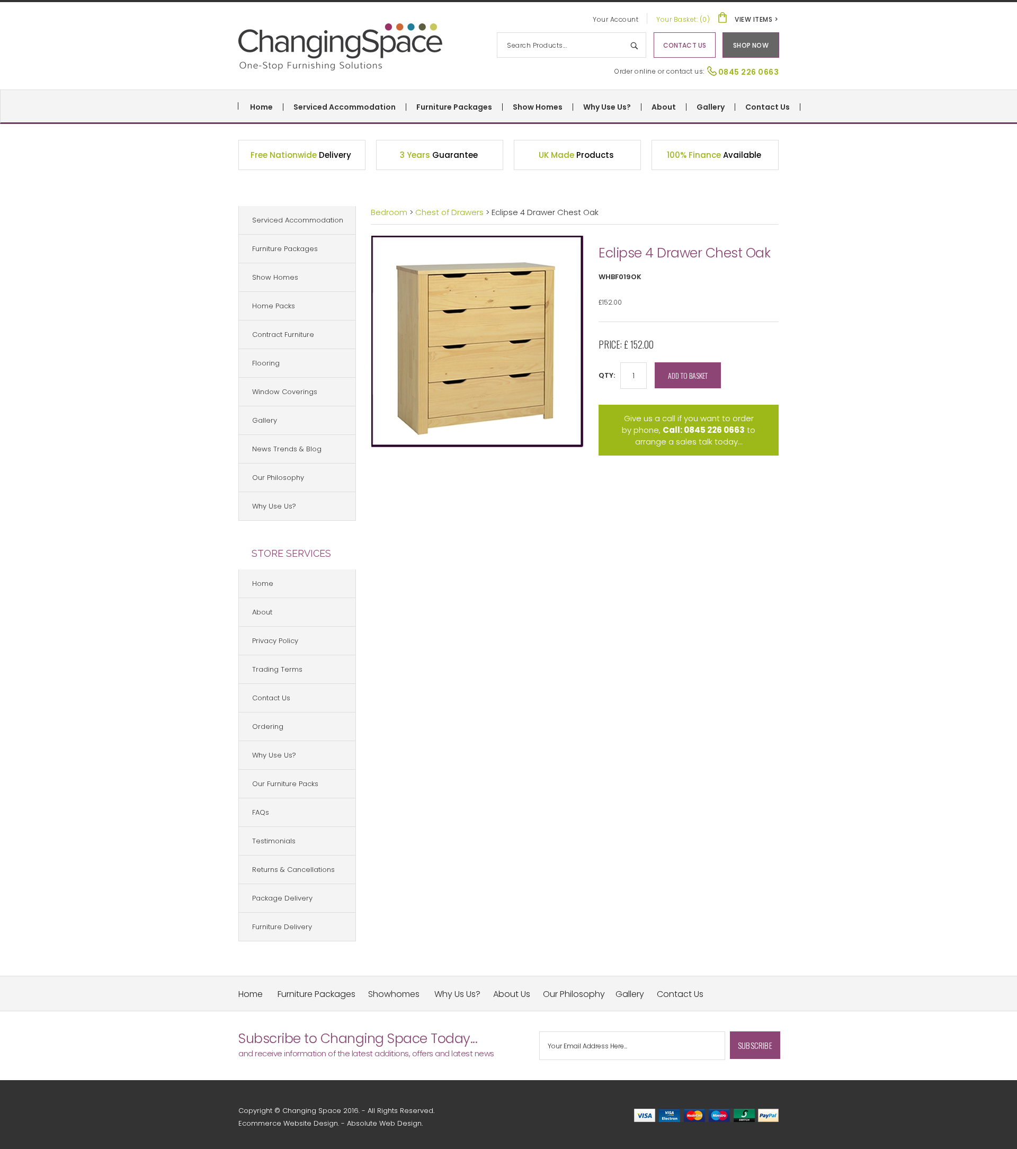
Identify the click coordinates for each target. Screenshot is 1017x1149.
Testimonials (274, 841)
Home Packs (273, 306)
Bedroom (389, 212)
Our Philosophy (278, 478)
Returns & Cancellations (293, 870)
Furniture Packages (454, 107)
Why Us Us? (457, 994)
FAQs (260, 812)
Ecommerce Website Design (288, 1123)
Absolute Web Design (384, 1123)
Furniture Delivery (282, 927)
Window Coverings (284, 392)
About (664, 107)
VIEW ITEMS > (756, 19)
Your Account (615, 19)
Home (261, 107)
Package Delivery (282, 898)
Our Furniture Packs (285, 784)
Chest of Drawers (450, 212)
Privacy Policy (275, 641)
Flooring (266, 363)
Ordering (267, 727)
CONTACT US (685, 45)
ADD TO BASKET (688, 375)
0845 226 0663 (748, 72)
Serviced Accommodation (344, 107)
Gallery (711, 107)
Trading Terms (277, 669)
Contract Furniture (283, 334)
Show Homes (538, 107)
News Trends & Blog (287, 449)
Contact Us (767, 107)
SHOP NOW (751, 45)
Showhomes (394, 994)
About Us (511, 994)
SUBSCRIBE (755, 1045)
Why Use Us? (607, 107)
